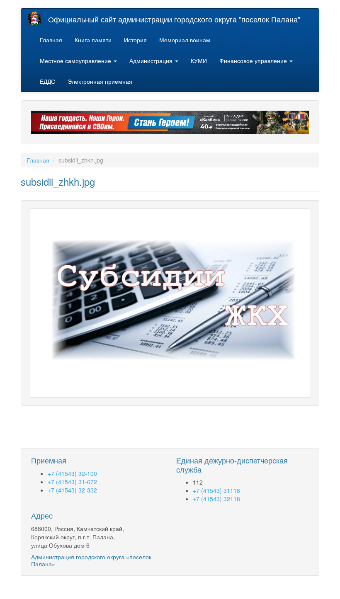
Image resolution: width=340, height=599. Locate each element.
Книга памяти (93, 40)
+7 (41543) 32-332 (72, 490)
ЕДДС (47, 81)
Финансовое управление (254, 60)
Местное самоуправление (76, 60)
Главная (51, 40)
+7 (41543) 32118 (216, 499)
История (135, 40)
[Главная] (37, 18)
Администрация (151, 60)
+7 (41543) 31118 (216, 490)
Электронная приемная (100, 81)
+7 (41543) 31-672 (72, 482)
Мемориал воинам (184, 40)
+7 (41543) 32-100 (72, 473)
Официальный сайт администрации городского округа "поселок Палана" (174, 19)
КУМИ (199, 60)
